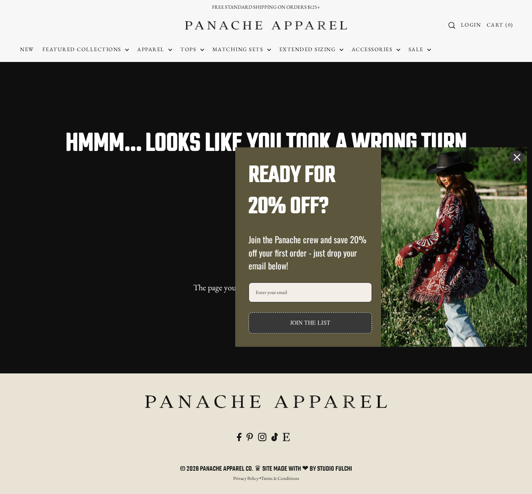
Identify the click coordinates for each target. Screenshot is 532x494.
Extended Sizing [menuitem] (308, 49)
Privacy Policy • (247, 478)
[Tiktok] (274, 436)
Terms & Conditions (280, 478)
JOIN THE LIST (310, 322)
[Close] (517, 157)
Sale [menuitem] (417, 49)
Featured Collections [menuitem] (82, 49)
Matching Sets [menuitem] (238, 49)
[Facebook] (239, 436)
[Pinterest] (249, 436)
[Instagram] (262, 436)
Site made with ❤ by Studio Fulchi (307, 469)
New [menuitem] (27, 49)
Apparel (151, 49)
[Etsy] (286, 436)
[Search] (452, 25)
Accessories (373, 49)
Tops (189, 49)
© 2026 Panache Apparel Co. (217, 469)
